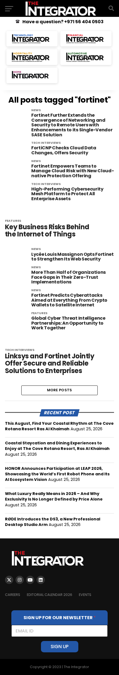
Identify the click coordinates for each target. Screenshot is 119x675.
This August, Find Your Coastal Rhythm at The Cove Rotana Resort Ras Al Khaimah (59, 426)
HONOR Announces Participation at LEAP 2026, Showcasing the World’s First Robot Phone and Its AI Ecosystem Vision (57, 474)
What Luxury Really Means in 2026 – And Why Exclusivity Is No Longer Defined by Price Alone (54, 496)
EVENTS (85, 594)
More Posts (59, 390)
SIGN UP (60, 646)
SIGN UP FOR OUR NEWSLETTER (60, 617)
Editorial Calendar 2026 (49, 594)
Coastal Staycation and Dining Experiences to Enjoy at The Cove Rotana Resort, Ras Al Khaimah (57, 445)
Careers (12, 594)
